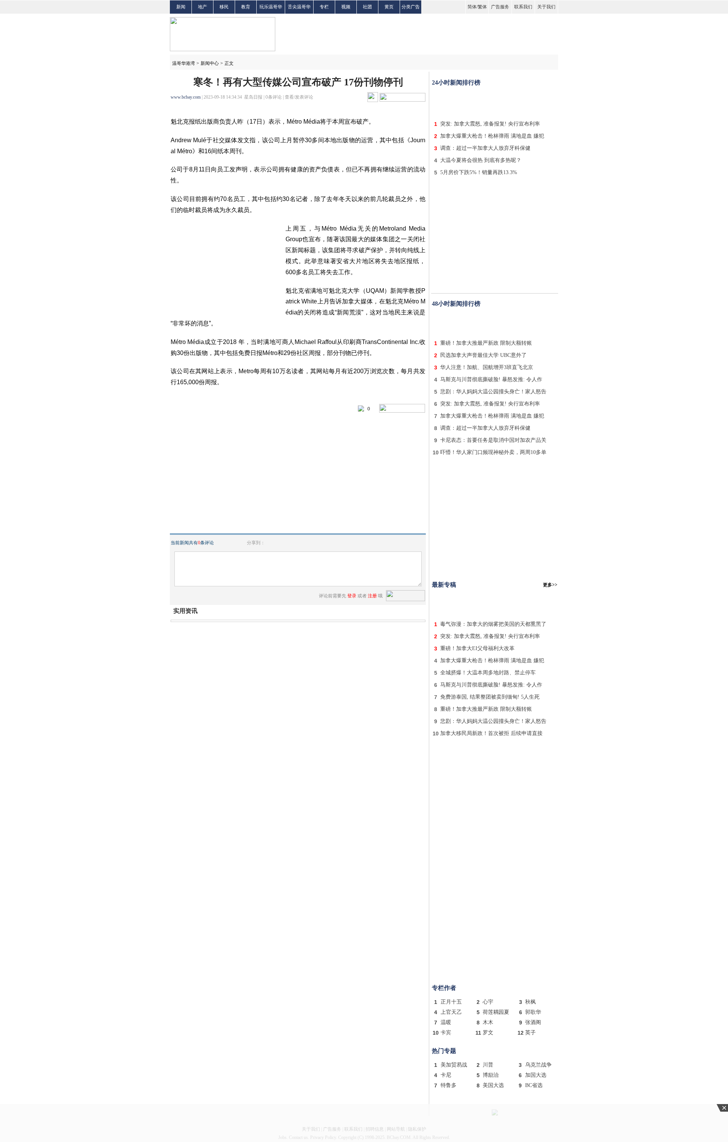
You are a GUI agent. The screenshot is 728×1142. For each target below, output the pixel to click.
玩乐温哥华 (270, 6)
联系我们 (523, 6)
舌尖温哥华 (299, 6)
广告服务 (500, 6)
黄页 (389, 6)
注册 (372, 595)
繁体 (482, 6)
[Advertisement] (494, 101)
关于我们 (546, 6)
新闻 (180, 6)
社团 (367, 6)
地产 (202, 6)
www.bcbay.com (186, 97)
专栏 (324, 6)
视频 (345, 6)
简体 (472, 6)
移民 (224, 6)
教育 (245, 6)
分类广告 (411, 6)
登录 (351, 595)
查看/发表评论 (299, 97)
